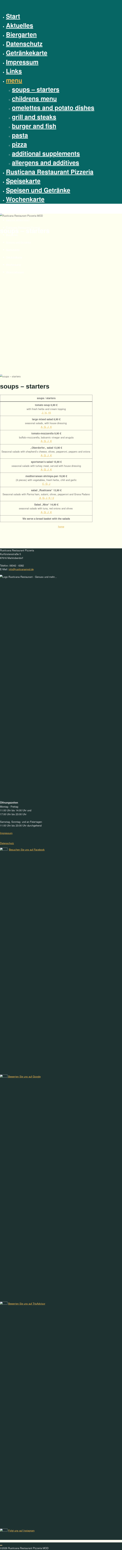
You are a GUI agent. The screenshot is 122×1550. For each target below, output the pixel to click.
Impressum (6, 833)
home (61, 526)
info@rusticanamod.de (21, 569)
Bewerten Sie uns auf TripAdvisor (26, 1303)
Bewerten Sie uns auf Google (24, 1076)
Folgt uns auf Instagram (21, 1530)
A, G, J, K (46, 427)
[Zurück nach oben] (1, 1545)
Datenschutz (7, 843)
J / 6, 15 (46, 412)
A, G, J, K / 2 (46, 498)
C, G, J (46, 484)
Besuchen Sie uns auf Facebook (27, 849)
